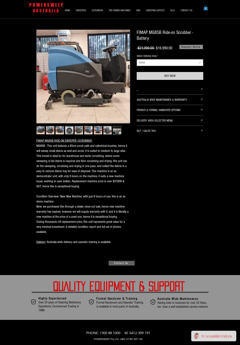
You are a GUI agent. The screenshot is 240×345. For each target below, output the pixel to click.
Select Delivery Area (147, 56)
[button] (205, 7)
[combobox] (170, 62)
